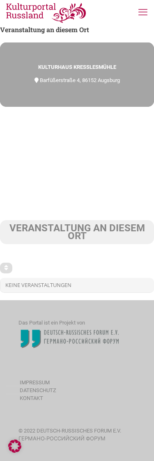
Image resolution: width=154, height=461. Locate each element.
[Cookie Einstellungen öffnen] (14, 451)
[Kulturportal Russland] (46, 12)
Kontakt (31, 398)
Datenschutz (38, 390)
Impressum (35, 382)
